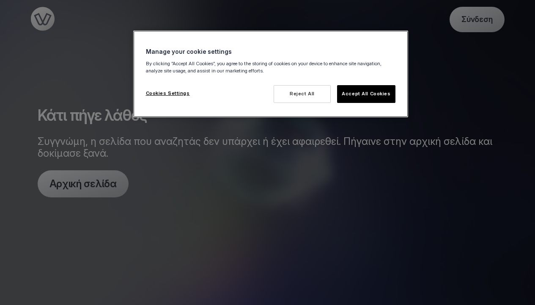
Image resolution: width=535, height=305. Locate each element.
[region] (270, 73)
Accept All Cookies (366, 94)
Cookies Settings (168, 93)
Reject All (302, 94)
